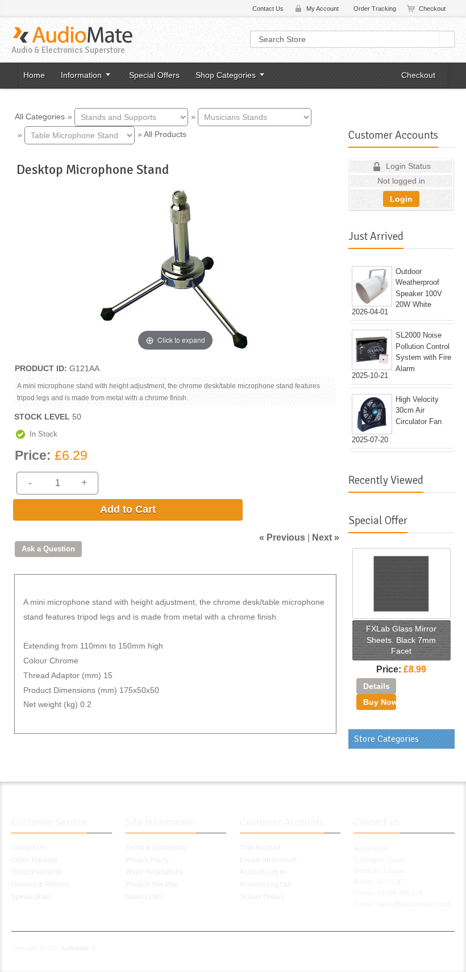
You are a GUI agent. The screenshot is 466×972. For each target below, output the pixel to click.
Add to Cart (128, 509)
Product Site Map (152, 884)
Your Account (260, 847)
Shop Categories (225, 75)
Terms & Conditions (156, 847)
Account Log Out (265, 884)
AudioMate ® (78, 948)
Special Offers (154, 75)
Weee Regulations (154, 872)
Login (401, 198)
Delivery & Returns (40, 884)
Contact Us (268, 8)
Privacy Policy (147, 860)
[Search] (447, 39)
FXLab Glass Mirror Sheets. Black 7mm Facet (401, 639)
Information (81, 75)
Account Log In (263, 872)
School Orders (262, 897)
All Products (165, 134)
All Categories (40, 116)
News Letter (144, 897)
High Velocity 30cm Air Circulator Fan (419, 410)
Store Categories (386, 739)
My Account (322, 8)
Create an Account (268, 860)
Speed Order (31, 897)
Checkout (432, 8)
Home (34, 75)
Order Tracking (374, 8)
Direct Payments (36, 872)
